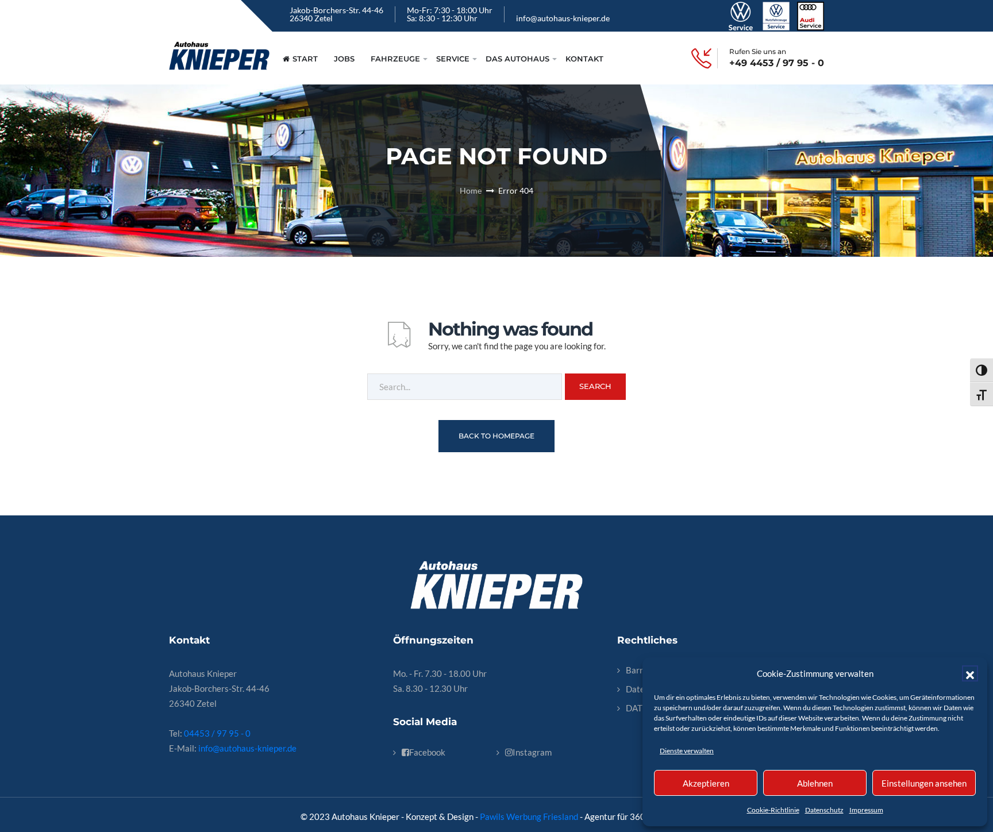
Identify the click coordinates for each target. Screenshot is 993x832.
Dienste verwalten (687, 750)
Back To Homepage (496, 436)
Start (305, 58)
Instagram (532, 752)
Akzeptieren (706, 783)
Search (595, 386)
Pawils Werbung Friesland (529, 816)
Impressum (866, 810)
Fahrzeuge (395, 58)
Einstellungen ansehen (924, 783)
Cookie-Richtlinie (773, 810)
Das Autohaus (517, 58)
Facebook (427, 752)
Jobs (344, 58)
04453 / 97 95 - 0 (217, 733)
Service (452, 58)
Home (471, 190)
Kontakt (584, 58)
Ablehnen (815, 783)
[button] (970, 673)
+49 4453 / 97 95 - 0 (776, 63)
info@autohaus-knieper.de (563, 18)
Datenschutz (824, 810)
